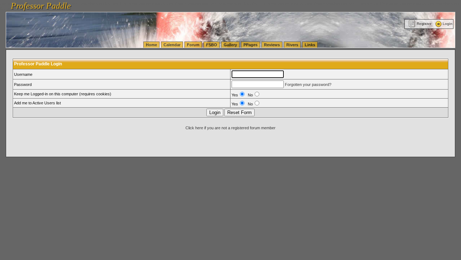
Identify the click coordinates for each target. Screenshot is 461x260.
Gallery (230, 45)
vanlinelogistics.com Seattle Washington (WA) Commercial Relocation (337, 3)
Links (310, 45)
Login (447, 24)
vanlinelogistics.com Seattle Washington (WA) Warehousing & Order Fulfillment (207, 3)
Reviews (272, 45)
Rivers (292, 45)
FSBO (211, 45)
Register (424, 24)
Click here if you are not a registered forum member (230, 128)
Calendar (172, 45)
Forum (193, 45)
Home (151, 45)
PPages (250, 45)
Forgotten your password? (308, 84)
